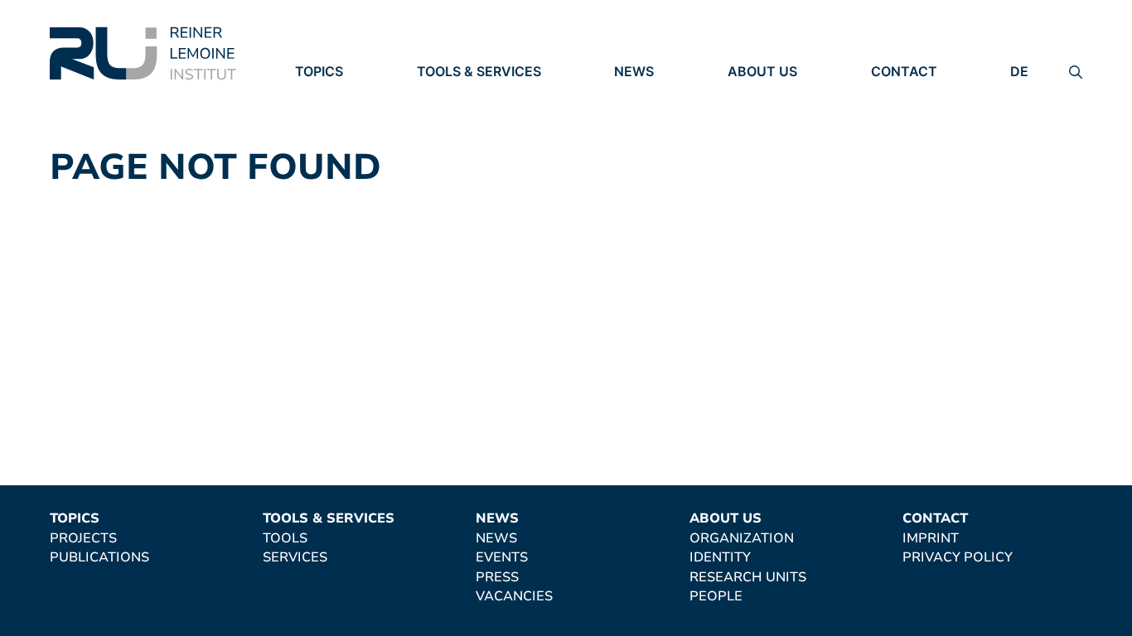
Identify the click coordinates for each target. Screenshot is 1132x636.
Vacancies (652, 164)
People (754, 164)
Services (449, 118)
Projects (328, 95)
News (634, 71)
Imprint (899, 95)
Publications (344, 118)
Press (635, 141)
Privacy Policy (926, 118)
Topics (319, 71)
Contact (904, 71)
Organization (780, 95)
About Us (762, 71)
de (1019, 71)
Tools (439, 95)
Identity (758, 118)
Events (640, 118)
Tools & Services (479, 71)
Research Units (786, 141)
